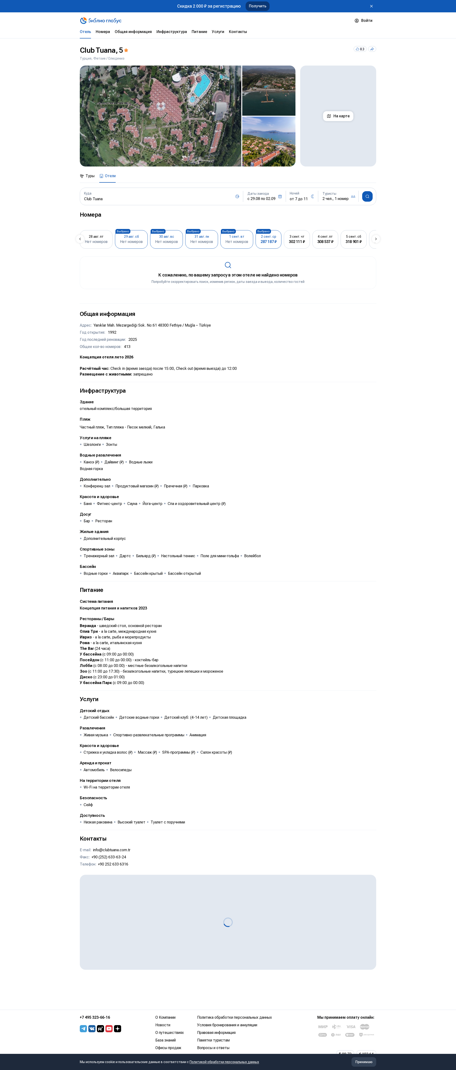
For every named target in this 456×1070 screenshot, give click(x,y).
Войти (366, 20)
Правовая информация (216, 1032)
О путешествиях (169, 1032)
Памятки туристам (213, 1040)
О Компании (165, 1017)
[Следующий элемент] (376, 239)
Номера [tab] (103, 31)
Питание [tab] (199, 31)
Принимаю (363, 1062)
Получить (257, 6)
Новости (162, 1025)
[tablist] (228, 31)
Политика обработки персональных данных (234, 1017)
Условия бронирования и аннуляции (227, 1025)
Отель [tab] (85, 31)
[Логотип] (101, 20)
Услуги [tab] (218, 31)
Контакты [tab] (238, 31)
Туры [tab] (90, 176)
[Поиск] (367, 196)
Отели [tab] (110, 176)
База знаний (165, 1040)
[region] (187, 116)
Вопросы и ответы (213, 1048)
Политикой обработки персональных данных (224, 1062)
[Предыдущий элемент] (80, 239)
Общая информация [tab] (133, 31)
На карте (341, 116)
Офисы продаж (168, 1048)
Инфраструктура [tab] (172, 31)
